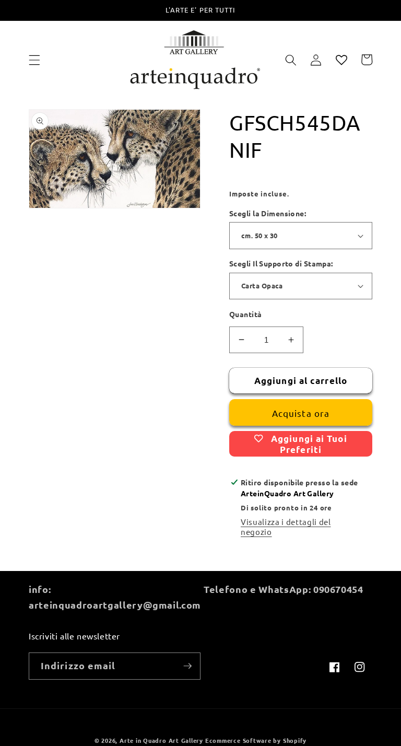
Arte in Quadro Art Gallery (161, 740)
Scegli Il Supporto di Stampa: (281, 263)
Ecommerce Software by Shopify (255, 740)
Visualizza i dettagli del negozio (286, 527)
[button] (34, 59)
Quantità (245, 314)
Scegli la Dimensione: (267, 213)
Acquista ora (300, 412)
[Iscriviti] (187, 666)
